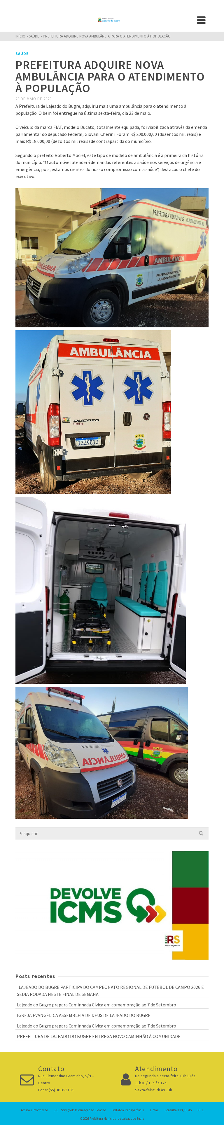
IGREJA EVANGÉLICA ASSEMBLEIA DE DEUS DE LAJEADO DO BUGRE (83, 1015)
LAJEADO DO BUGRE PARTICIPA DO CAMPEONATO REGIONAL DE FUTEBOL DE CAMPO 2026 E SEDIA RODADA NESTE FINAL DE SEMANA (110, 990)
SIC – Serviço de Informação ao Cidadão (80, 1110)
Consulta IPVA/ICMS (178, 1110)
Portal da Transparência (128, 1110)
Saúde (22, 53)
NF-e (200, 1110)
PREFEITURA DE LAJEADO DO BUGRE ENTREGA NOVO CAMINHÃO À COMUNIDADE (99, 1036)
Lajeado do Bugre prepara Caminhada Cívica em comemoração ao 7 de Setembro (96, 1005)
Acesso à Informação (34, 1110)
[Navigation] (201, 20)
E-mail (154, 1110)
